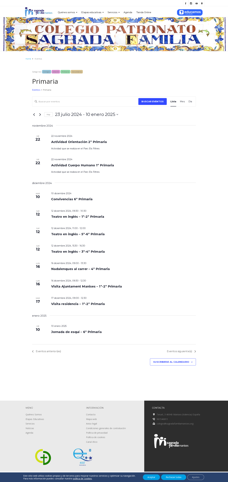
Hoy (48, 114)
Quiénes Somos (34, 414)
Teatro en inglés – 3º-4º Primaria (78, 251)
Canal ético (91, 441)
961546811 (162, 419)
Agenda (128, 12)
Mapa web (91, 419)
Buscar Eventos (152, 101)
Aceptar (151, 477)
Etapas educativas (91, 12)
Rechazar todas (173, 477)
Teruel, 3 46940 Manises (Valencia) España (178, 414)
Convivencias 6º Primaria (72, 199)
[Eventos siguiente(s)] (40, 114)
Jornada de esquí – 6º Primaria (76, 332)
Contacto (91, 414)
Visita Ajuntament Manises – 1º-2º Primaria (86, 286)
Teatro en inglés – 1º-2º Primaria (77, 216)
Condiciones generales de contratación (106, 428)
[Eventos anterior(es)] (34, 114)
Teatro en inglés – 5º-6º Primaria (78, 234)
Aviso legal (91, 423)
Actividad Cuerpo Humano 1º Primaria (82, 165)
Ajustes (195, 477)
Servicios (112, 12)
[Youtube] (196, 3)
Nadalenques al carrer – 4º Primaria (80, 269)
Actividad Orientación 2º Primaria (79, 142)
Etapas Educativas (35, 419)
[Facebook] (185, 3)
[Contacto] (202, 3)
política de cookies (82, 478)
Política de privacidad (96, 432)
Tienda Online (143, 12)
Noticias (30, 428)
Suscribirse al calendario (171, 362)
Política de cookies (95, 437)
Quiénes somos (66, 12)
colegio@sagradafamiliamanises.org (175, 423)
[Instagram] (191, 3)
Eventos (36, 89)
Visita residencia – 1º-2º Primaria (78, 304)
